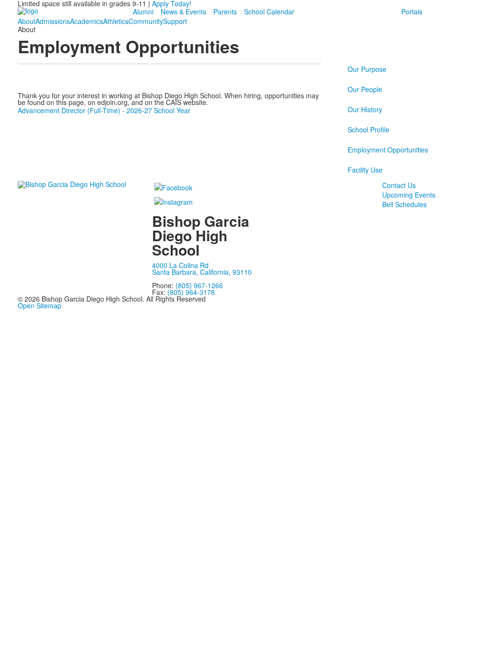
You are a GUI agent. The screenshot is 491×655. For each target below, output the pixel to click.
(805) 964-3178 (191, 292)
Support (175, 21)
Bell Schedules (404, 204)
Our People (365, 89)
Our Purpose (367, 69)
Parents (225, 11)
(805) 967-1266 (199, 285)
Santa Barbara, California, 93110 (202, 272)
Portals (411, 11)
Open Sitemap (39, 305)
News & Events (183, 11)
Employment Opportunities (388, 149)
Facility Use (365, 170)
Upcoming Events (408, 194)
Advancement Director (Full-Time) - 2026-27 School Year (104, 110)
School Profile (368, 129)
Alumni (143, 11)
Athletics (116, 21)
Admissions (52, 21)
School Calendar (269, 11)
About (26, 21)
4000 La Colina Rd (180, 265)
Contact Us (399, 185)
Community (146, 21)
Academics (86, 21)
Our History (365, 109)
